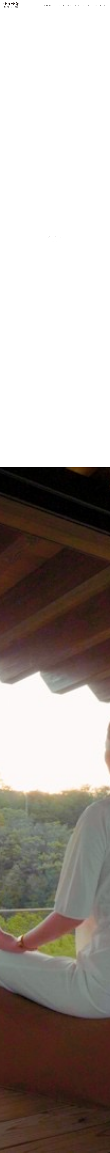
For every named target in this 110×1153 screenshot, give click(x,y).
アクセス (77, 5)
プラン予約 (61, 5)
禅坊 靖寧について (49, 5)
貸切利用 (69, 5)
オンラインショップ (99, 5)
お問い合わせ (87, 5)
